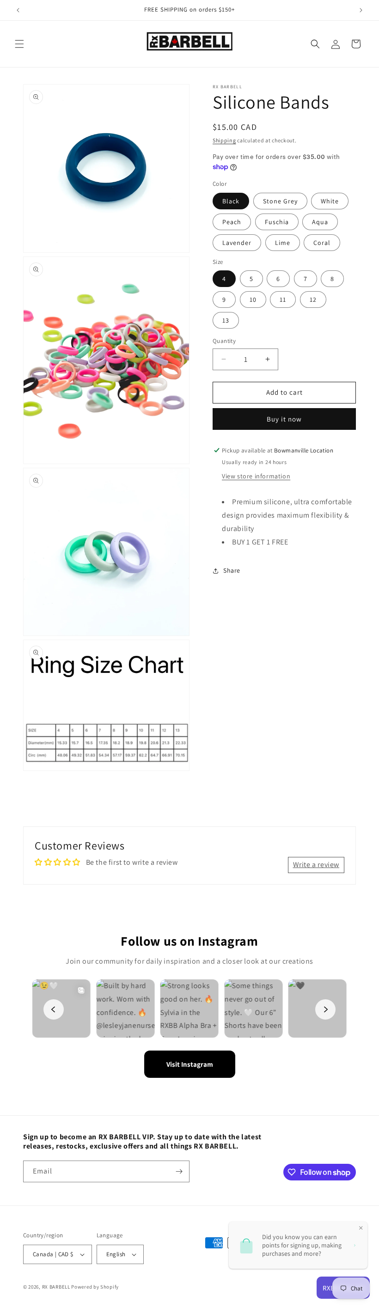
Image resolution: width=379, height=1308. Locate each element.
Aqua (320, 222)
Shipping (224, 140)
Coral (321, 242)
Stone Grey (280, 201)
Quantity (224, 341)
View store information (256, 476)
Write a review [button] (316, 864)
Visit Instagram (189, 1064)
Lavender (236, 242)
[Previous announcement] (18, 10)
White (330, 201)
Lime (282, 242)
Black (230, 201)
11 (283, 299)
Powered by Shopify (95, 1287)
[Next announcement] (361, 10)
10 (253, 299)
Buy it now (284, 419)
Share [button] (231, 570)
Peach (231, 222)
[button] (19, 44)
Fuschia (277, 222)
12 (313, 299)
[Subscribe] (179, 1171)
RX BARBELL (56, 1287)
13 (225, 320)
